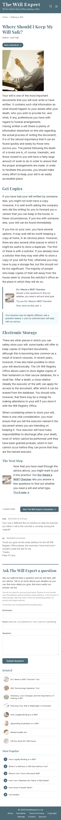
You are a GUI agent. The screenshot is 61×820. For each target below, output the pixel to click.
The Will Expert (21, 4)
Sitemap (21, 816)
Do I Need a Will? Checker (30, 289)
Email (29, 622)
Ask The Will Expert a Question (38, 509)
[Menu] (56, 6)
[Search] (51, 6)
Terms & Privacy (36, 813)
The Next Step (12, 461)
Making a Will (17, 17)
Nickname (7, 610)
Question (6, 633)
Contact (32, 816)
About (10, 813)
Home (5, 17)
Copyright (52, 813)
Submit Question (15, 661)
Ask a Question (11, 45)
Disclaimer (21, 813)
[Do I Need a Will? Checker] (6, 481)
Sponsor (42, 816)
